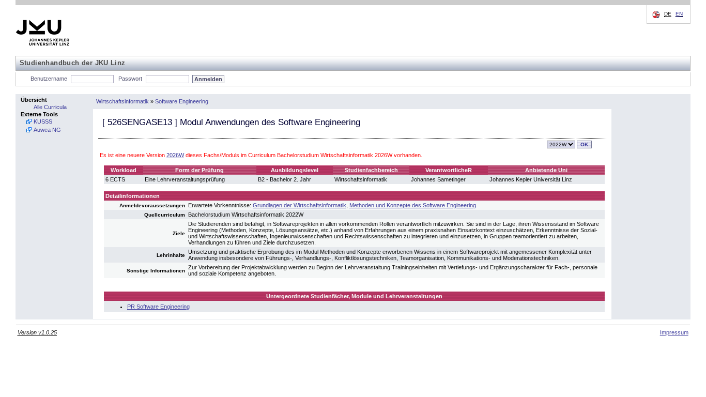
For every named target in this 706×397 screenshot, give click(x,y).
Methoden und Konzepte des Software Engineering (412, 205)
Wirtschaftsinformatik (122, 101)
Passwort (130, 78)
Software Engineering (181, 101)
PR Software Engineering (158, 306)
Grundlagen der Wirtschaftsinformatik (299, 205)
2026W (175, 155)
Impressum (674, 332)
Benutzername (48, 78)
